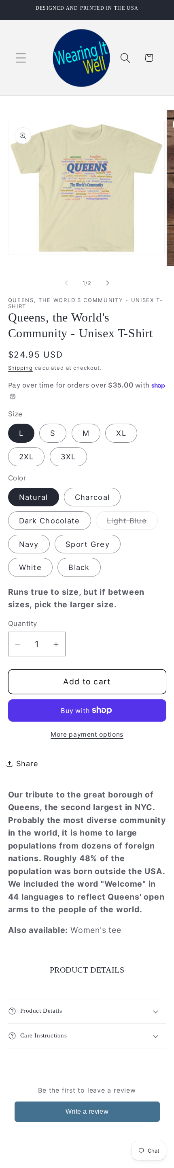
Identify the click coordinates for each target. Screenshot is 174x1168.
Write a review (87, 1111)
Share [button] (27, 763)
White (30, 567)
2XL (26, 456)
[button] (20, 57)
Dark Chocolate (49, 520)
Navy (29, 544)
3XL (68, 456)
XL (121, 433)
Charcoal (92, 497)
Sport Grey (88, 544)
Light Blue (132, 523)
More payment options (87, 734)
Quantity (22, 623)
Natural (33, 497)
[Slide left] (66, 283)
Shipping (20, 367)
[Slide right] (108, 283)
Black (79, 567)
